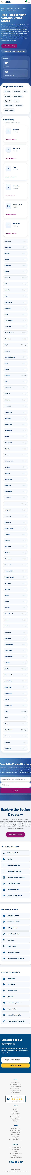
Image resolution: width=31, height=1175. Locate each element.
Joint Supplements (15, 1088)
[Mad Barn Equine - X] (15, 1162)
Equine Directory (15, 1119)
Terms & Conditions (24, 1171)
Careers (15, 1155)
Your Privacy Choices (7, 1171)
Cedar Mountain (9, 110)
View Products (15, 1082)
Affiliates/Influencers (16, 1157)
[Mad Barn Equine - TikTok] (18, 1162)
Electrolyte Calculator (15, 1140)
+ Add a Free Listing (15, 834)
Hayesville (8, 101)
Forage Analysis (15, 1132)
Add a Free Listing (9, 46)
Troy (25, 91)
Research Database (15, 1117)
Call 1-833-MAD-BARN (15, 1147)
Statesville (17, 91)
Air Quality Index (15, 1138)
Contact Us (15, 1149)
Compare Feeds (15, 1134)
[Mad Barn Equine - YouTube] (21, 1162)
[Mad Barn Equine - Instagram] (13, 1162)
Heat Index (15, 1136)
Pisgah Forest (8, 105)
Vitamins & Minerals (15, 1084)
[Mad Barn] (5, 2)
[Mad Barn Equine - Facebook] (10, 1162)
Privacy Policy (16, 1171)
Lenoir (16, 101)
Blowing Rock (18, 96)
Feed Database (15, 1128)
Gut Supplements (15, 1086)
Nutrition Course (15, 1113)
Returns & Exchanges (15, 1153)
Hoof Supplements (15, 1090)
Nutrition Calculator (15, 1130)
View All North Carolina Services (14, 51)
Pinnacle (7, 91)
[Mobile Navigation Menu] (29, 2)
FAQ (15, 1151)
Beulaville (19, 105)
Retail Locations (15, 1092)
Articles (15, 1109)
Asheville (7, 96)
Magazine (15, 1121)
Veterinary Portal (15, 1115)
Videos (15, 1111)
